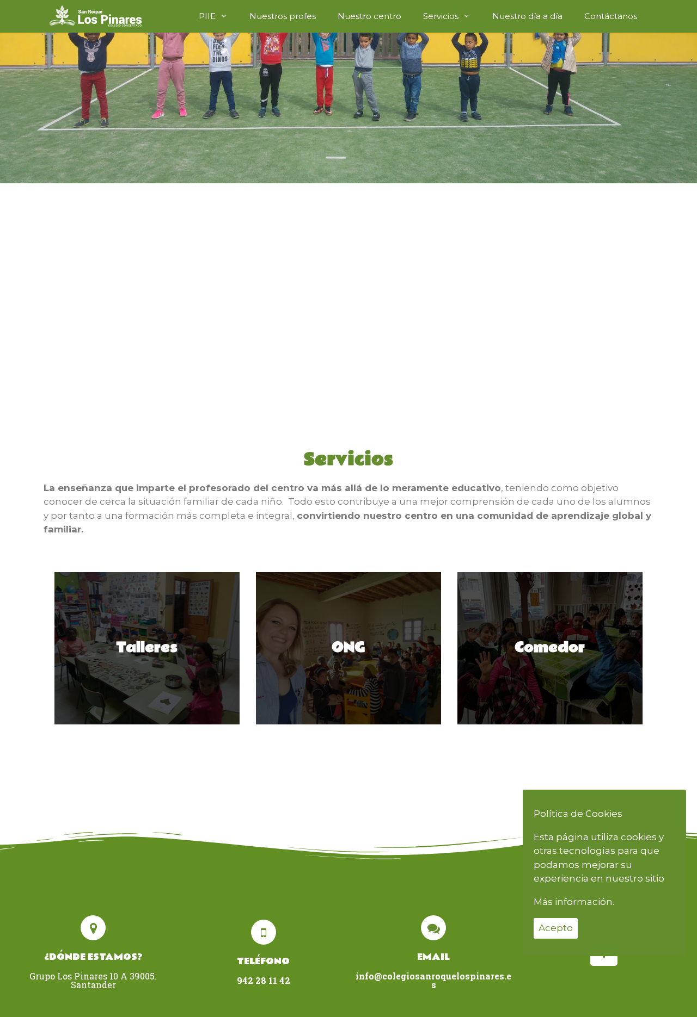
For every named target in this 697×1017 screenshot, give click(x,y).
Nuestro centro (369, 16)
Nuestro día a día (527, 16)
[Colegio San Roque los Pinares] (96, 16)
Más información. (574, 901)
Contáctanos (610, 16)
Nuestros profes (282, 16)
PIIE (207, 16)
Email (433, 957)
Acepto (556, 927)
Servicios (440, 16)
